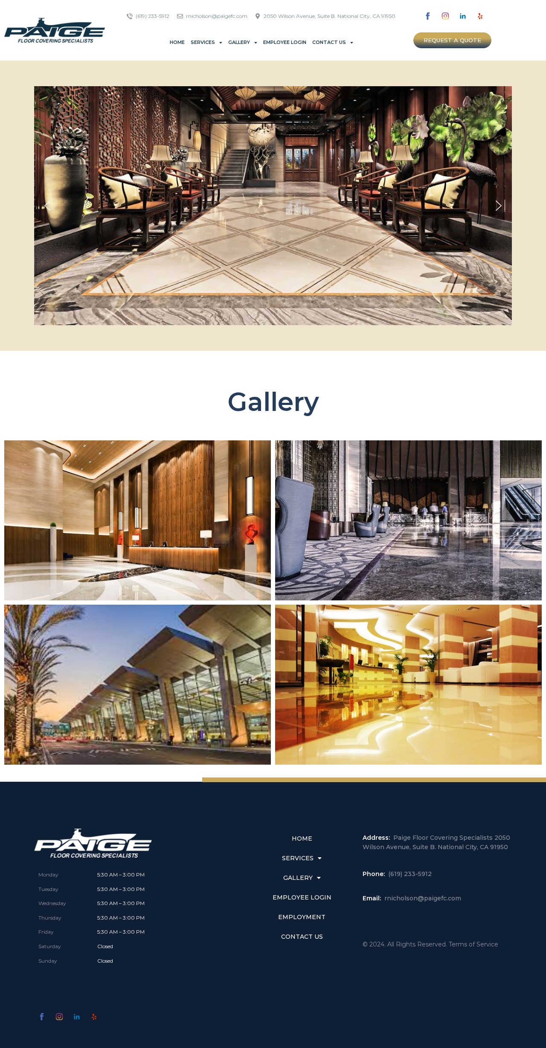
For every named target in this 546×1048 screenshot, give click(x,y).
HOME (177, 42)
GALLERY (239, 42)
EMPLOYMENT (301, 917)
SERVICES (203, 42)
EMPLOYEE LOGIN (284, 42)
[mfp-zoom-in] (137, 517)
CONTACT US (329, 42)
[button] (452, 40)
